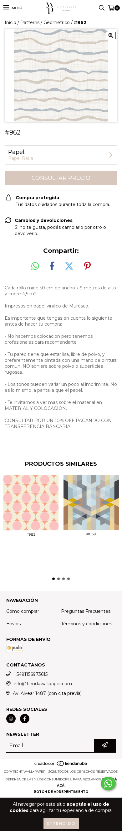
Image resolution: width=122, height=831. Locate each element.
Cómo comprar (22, 611)
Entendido (61, 823)
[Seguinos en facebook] (24, 718)
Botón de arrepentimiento (61, 792)
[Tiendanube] (61, 765)
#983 (31, 534)
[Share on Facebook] (52, 266)
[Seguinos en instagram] (11, 718)
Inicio (10, 22)
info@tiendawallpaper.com (43, 683)
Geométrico (56, 22)
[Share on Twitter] (69, 266)
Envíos (13, 624)
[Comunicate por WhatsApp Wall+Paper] (108, 783)
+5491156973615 (31, 674)
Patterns (29, 22)
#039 (91, 534)
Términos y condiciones (86, 624)
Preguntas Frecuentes (85, 611)
